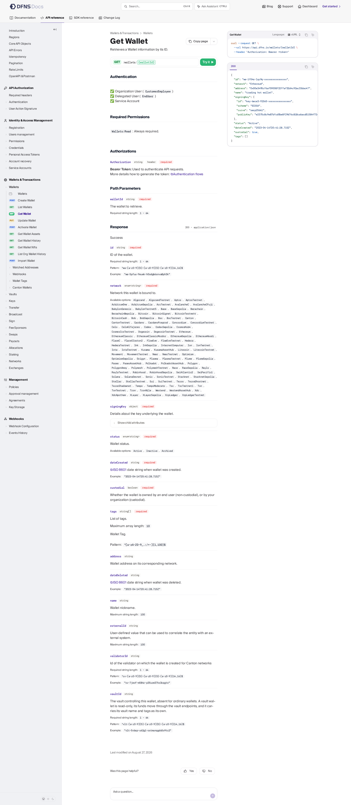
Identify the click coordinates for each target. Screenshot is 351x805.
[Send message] (212, 795)
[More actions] (213, 41)
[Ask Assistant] (312, 35)
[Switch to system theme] (43, 799)
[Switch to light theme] (48, 799)
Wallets (147, 33)
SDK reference (84, 17)
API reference (55, 17)
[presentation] (272, 108)
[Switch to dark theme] (53, 799)
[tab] (233, 66)
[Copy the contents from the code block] (306, 35)
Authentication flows (188, 174)
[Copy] (195, 62)
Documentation (25, 17)
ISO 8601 (119, 470)
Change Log (112, 17)
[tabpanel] (272, 108)
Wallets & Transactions (124, 33)
